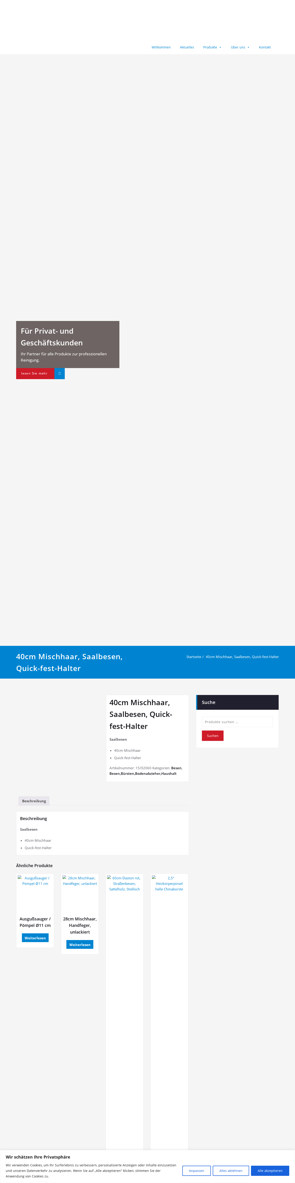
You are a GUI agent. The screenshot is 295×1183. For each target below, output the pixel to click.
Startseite (193, 656)
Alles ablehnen (230, 1170)
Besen (176, 768)
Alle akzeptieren (270, 1170)
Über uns (238, 47)
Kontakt (265, 47)
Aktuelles (187, 47)
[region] (147, 1166)
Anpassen (196, 1170)
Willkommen (161, 47)
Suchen (212, 736)
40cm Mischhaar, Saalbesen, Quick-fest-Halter (242, 656)
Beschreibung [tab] (34, 801)
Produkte (210, 47)
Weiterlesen (35, 938)
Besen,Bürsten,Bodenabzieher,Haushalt (143, 773)
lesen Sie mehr (34, 373)
